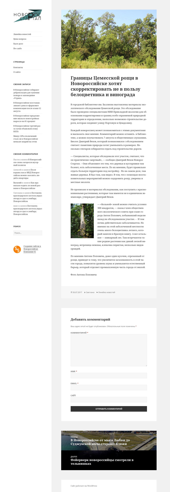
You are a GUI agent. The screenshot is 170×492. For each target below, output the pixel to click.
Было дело (18, 43)
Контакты (18, 67)
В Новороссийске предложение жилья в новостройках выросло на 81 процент (26, 118)
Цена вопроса (19, 39)
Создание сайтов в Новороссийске (32, 247)
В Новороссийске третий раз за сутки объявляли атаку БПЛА (26, 129)
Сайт (73, 395)
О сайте (17, 72)
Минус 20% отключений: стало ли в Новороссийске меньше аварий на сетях (25, 139)
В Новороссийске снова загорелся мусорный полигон (27, 162)
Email (74, 383)
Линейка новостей (22, 34)
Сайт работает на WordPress (84, 486)
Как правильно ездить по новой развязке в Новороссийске (27, 185)
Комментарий (79, 333)
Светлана (90, 292)
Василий (17, 182)
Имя (74, 371)
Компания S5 (30, 251)
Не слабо (17, 48)
